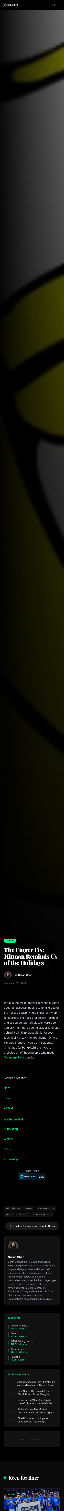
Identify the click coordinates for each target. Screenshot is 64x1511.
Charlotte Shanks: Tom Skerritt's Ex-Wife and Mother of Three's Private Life (36, 1384)
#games (28, 1208)
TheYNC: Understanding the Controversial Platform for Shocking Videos (33, 1420)
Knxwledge (11, 1159)
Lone (7, 1098)
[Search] (53, 5)
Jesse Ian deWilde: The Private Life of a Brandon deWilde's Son (35, 1402)
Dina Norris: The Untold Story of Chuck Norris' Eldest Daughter (35, 1393)
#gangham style (46, 1208)
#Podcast (23, 1214)
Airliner (8, 1139)
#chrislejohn (13, 1208)
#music (9, 1214)
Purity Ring (11, 1129)
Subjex (8, 1149)
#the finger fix (42, 1214)
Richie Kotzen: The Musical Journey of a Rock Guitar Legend (36, 1411)
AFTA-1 (8, 1108)
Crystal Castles (13, 1118)
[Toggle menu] (59, 5)
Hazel (7, 1088)
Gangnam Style (14, 1057)
